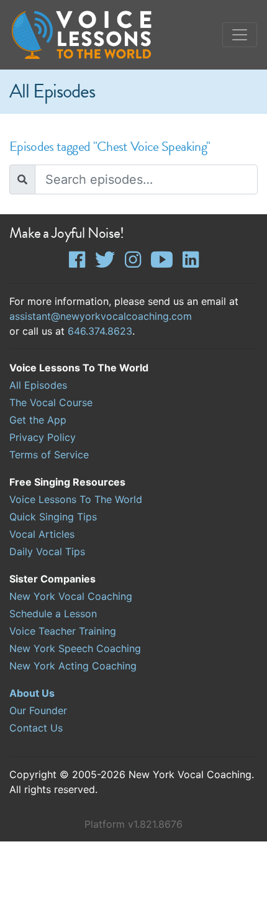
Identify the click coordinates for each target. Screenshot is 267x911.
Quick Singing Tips (53, 516)
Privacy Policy (42, 437)
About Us (32, 693)
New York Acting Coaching (73, 665)
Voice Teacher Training (62, 631)
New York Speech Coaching (75, 648)
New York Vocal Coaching (70, 596)
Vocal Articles (42, 534)
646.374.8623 (100, 331)
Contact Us (36, 728)
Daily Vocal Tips (47, 551)
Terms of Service (49, 454)
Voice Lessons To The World (75, 499)
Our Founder (38, 710)
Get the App (37, 420)
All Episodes (38, 385)
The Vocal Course (51, 402)
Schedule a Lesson (53, 613)
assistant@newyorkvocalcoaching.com (100, 316)
